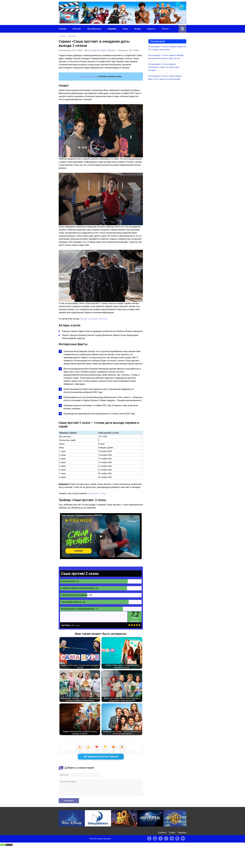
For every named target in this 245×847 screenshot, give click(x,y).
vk (183, 838)
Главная (62, 29)
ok (149, 838)
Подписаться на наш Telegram (103, 756)
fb (160, 838)
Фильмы (77, 29)
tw (172, 838)
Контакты (162, 832)
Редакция (182, 832)
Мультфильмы (94, 29)
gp (166, 838)
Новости (151, 29)
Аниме (137, 29)
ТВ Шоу (165, 29)
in (177, 838)
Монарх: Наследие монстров (93, 319)
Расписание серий (88, 76)
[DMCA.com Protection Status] (6, 845)
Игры (125, 29)
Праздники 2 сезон (97, 493)
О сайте (172, 832)
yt (155, 838)
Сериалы (112, 29)
